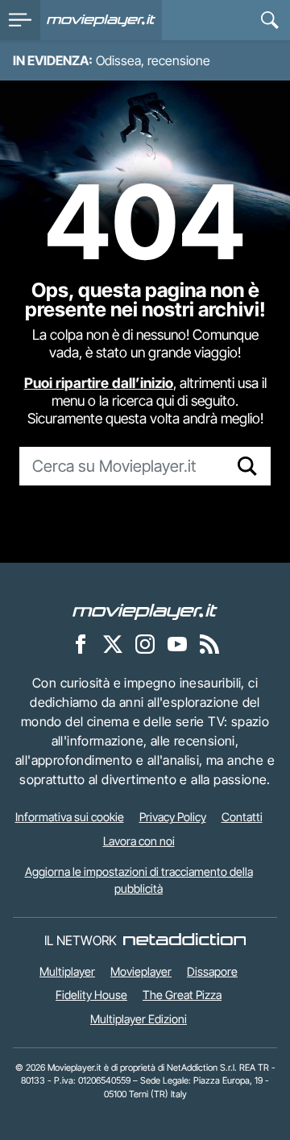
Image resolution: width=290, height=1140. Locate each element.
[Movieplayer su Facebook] (80, 644)
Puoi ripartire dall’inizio (98, 382)
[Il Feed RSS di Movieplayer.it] (209, 644)
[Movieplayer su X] (113, 644)
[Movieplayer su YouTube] (177, 644)
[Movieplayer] (145, 611)
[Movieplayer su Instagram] (145, 644)
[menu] (20, 20)
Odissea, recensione (153, 60)
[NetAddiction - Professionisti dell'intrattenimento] (184, 940)
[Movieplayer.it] (101, 20)
